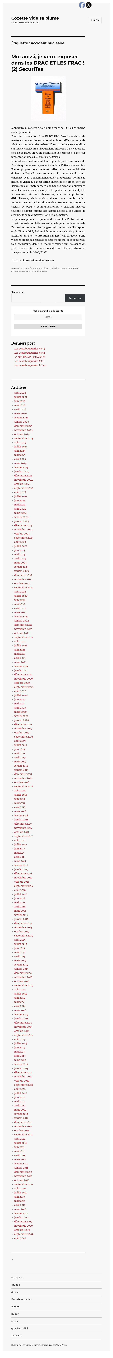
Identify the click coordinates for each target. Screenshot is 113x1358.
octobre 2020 (22, 682)
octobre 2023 (22, 533)
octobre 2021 (21, 633)
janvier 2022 (21, 620)
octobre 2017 (21, 831)
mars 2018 (20, 811)
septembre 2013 (23, 1035)
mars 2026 (20, 413)
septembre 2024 (23, 488)
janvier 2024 (21, 521)
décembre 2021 (23, 624)
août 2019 (20, 740)
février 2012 (21, 1113)
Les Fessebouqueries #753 (29, 348)
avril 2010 (19, 1204)
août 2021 (20, 641)
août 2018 (20, 790)
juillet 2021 (20, 645)
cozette (63, 268)
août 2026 (20, 392)
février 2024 (21, 517)
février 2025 (21, 467)
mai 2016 (19, 902)
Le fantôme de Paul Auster (29, 356)
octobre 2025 (22, 434)
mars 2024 (20, 512)
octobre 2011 (21, 1130)
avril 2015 (19, 956)
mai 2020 (19, 703)
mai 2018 (19, 802)
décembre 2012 (23, 1072)
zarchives (16, 1335)
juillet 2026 (21, 396)
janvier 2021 (21, 670)
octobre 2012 (21, 1080)
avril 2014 (19, 1006)
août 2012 (20, 1088)
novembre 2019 (23, 728)
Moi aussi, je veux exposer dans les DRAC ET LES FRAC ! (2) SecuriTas (47, 63)
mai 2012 (19, 1101)
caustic (34, 268)
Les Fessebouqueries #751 (29, 361)
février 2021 (21, 666)
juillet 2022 (21, 595)
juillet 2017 (20, 844)
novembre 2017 (23, 827)
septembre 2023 (23, 537)
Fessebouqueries (21, 1299)
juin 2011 (19, 1146)
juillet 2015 (20, 943)
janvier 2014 (21, 1018)
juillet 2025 (21, 446)
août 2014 (20, 989)
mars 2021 (20, 662)
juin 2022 (19, 599)
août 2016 (20, 890)
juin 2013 (19, 1047)
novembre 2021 (23, 628)
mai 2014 (19, 1001)
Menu (95, 19)
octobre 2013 (21, 1030)
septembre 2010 (23, 1184)
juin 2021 (19, 649)
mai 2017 (19, 852)
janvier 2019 (21, 769)
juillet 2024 (21, 496)
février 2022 (21, 616)
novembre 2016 (23, 877)
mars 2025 (20, 463)
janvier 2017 (21, 869)
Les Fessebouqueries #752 (29, 352)
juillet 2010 (20, 1192)
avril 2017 (19, 856)
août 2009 (20, 1238)
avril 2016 (20, 906)
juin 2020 (19, 699)
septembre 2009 (23, 1233)
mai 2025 (19, 454)
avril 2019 (20, 757)
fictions (15, 1306)
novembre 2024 (23, 479)
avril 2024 (20, 508)
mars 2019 (20, 761)
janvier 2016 (21, 919)
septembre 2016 (23, 885)
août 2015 (20, 939)
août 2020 (20, 691)
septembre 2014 (23, 985)
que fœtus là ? (19, 1328)
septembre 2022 (23, 587)
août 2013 (19, 1039)
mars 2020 (20, 711)
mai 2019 (19, 753)
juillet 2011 (20, 1142)
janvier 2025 (21, 471)
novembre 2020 (23, 678)
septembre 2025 (23, 438)
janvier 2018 (21, 819)
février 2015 (21, 964)
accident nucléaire (50, 268)
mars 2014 (20, 1010)
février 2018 (21, 815)
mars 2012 (20, 1109)
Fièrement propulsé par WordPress (50, 1345)
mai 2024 (19, 504)
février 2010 (21, 1213)
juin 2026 (19, 400)
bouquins (17, 1277)
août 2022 (20, 591)
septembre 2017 (23, 836)
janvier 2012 (21, 1117)
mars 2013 (20, 1059)
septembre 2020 (23, 686)
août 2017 (19, 840)
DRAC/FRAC (73, 268)
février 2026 (21, 417)
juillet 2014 (20, 993)
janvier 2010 (21, 1217)
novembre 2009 (23, 1225)
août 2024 (20, 492)
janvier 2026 (21, 421)
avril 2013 (19, 1055)
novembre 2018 (23, 778)
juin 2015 (19, 948)
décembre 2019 (23, 724)
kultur (15, 1313)
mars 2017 (20, 860)
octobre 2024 (22, 483)
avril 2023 (20, 558)
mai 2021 (19, 653)
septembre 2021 (23, 637)
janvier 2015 (21, 968)
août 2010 (20, 1188)
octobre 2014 (21, 981)
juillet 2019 (20, 744)
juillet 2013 (20, 1043)
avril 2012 (19, 1105)
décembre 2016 (23, 873)
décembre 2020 (23, 674)
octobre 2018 (21, 782)
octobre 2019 (21, 732)
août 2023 (20, 541)
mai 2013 (19, 1051)
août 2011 (19, 1138)
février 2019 (21, 765)
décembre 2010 (23, 1171)
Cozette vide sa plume (35, 18)
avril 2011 (19, 1155)
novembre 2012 (23, 1076)
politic (15, 1321)
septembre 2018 (23, 786)
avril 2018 (19, 807)
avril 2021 (19, 657)
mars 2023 (20, 562)
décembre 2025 (23, 425)
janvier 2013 (21, 1068)
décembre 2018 (23, 773)
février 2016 (21, 914)
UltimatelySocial (80, 1355)
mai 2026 (19, 405)
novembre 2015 (23, 927)
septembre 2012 (23, 1084)
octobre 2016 (21, 881)
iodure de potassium (21, 271)
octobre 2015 (21, 931)
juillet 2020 (21, 695)
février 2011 (21, 1163)
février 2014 (21, 1014)
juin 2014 (19, 997)
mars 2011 (20, 1159)
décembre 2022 (23, 575)
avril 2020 (20, 707)
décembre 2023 (23, 525)
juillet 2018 (20, 794)
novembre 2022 (23, 579)
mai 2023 (19, 554)
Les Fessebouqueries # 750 (29, 365)
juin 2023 (19, 550)
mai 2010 (19, 1200)
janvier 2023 (21, 570)
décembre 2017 (23, 823)
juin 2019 (19, 749)
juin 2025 (19, 450)
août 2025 (20, 442)
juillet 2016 (20, 894)
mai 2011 (19, 1151)
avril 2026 (20, 409)
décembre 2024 (23, 475)
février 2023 (21, 566)
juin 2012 (19, 1097)
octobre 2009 (22, 1229)
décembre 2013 (23, 1022)
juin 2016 (19, 898)
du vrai (15, 1292)
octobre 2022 (22, 583)
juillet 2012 (20, 1093)
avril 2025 (20, 459)
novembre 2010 (23, 1175)
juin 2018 (19, 798)
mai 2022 (19, 604)
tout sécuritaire (39, 271)
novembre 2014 (23, 977)
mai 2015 (19, 952)
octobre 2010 (21, 1180)
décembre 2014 (23, 972)
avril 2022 (20, 608)
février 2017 (21, 865)
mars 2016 (20, 910)
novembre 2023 (23, 529)
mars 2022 (20, 612)
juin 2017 (19, 848)
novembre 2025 (23, 429)
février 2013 (21, 1064)
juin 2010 (19, 1196)
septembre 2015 (23, 935)
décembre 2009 (23, 1221)
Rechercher (18, 292)
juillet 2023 (20, 546)
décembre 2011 (22, 1122)
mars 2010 (20, 1209)
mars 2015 (20, 960)
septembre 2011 (23, 1134)
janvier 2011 (21, 1167)
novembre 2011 (23, 1126)
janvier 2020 (21, 720)
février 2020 (21, 715)
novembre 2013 (23, 1026)
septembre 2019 (23, 736)
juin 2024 (19, 500)
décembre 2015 (23, 923)
